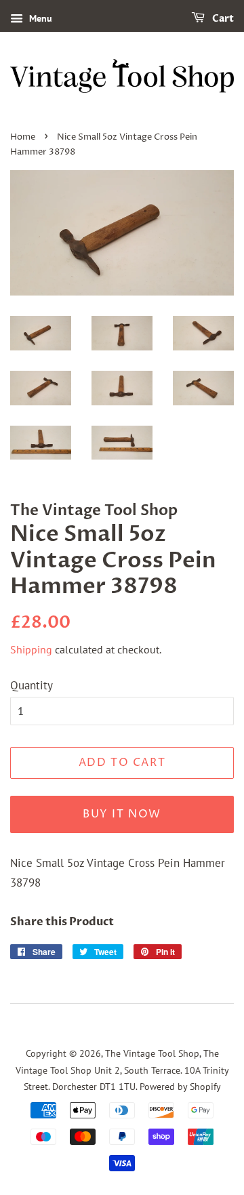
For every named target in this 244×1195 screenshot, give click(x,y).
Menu (39, 18)
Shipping (31, 649)
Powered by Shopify (180, 1086)
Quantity (31, 685)
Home (22, 137)
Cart (222, 18)
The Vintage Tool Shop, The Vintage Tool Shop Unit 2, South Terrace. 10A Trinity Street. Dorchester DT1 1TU (122, 1070)
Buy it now (122, 814)
